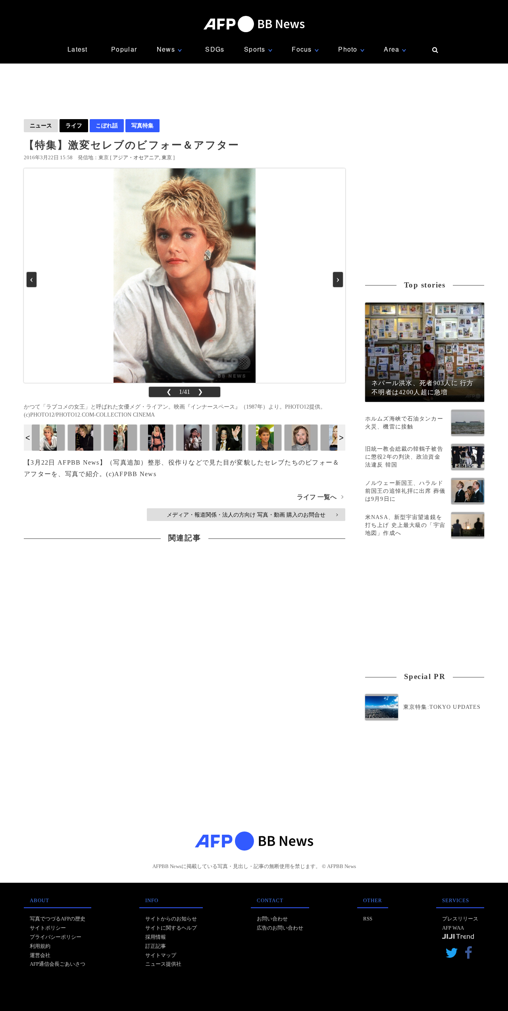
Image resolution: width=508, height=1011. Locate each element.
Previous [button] (28, 437)
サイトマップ (160, 955)
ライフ (73, 125)
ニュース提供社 (163, 964)
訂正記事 (155, 946)
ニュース (41, 125)
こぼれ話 (107, 125)
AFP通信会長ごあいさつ (57, 964)
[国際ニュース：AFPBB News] (254, 24)
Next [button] (341, 437)
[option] (48, 437)
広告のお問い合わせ (280, 928)
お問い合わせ (272, 919)
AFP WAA (453, 928)
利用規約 (40, 946)
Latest (77, 49)
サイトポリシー (48, 928)
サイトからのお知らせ (171, 919)
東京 (167, 157)
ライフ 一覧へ (320, 497)
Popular (124, 49)
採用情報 (155, 937)
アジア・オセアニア (136, 157)
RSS (367, 919)
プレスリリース (460, 919)
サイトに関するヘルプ (171, 928)
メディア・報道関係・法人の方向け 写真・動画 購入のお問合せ (252, 514)
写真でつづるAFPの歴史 (57, 919)
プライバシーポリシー (55, 937)
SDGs (214, 49)
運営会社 (40, 955)
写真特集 (142, 125)
